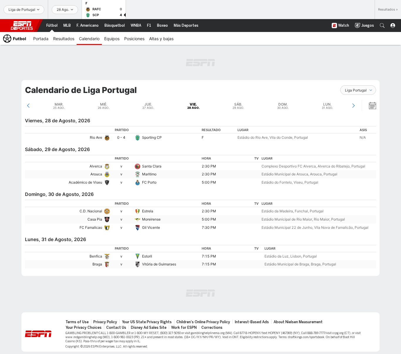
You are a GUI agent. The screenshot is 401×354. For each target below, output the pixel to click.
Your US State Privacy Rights (147, 322)
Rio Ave (96, 137)
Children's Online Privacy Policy (203, 322)
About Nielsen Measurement (298, 322)
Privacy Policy (105, 322)
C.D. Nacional (91, 211)
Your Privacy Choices (83, 328)
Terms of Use (77, 322)
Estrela (147, 211)
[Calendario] (368, 105)
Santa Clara (151, 166)
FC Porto (149, 182)
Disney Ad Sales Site (148, 328)
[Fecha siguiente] (353, 105)
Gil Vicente (151, 227)
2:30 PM (209, 166)
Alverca (96, 166)
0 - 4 (121, 137)
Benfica (96, 256)
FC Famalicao (91, 227)
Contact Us (116, 328)
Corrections (212, 328)
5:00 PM (209, 182)
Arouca (96, 174)
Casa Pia (94, 219)
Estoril (147, 256)
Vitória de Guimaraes (159, 264)
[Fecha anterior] (28, 105)
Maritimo (149, 174)
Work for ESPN (184, 328)
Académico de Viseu (85, 182)
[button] (382, 25)
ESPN (22, 25)
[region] (200, 134)
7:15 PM (209, 256)
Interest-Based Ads (252, 322)
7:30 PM (209, 227)
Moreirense (151, 219)
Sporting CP (152, 137)
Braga (97, 264)
